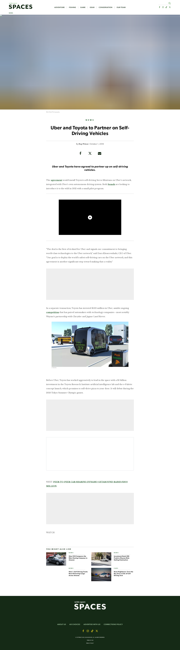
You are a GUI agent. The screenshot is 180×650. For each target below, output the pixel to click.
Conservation (105, 7)
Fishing (72, 7)
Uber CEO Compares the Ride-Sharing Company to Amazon (78, 558)
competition (52, 312)
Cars (116, 568)
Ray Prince (83, 144)
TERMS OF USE (90, 640)
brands (111, 184)
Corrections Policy (113, 624)
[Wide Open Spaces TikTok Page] (166, 7)
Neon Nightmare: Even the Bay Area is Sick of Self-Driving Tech (123, 573)
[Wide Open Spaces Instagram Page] (163, 7)
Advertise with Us (92, 624)
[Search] (169, 3)
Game (83, 7)
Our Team (121, 7)
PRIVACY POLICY (90, 643)
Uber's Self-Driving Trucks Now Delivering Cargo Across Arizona (78, 573)
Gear (92, 7)
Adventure (59, 7)
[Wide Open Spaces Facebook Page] (159, 7)
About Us (61, 624)
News (11, 13)
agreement (56, 180)
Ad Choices (74, 624)
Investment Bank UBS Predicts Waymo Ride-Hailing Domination (122, 558)
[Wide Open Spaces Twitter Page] (170, 7)
